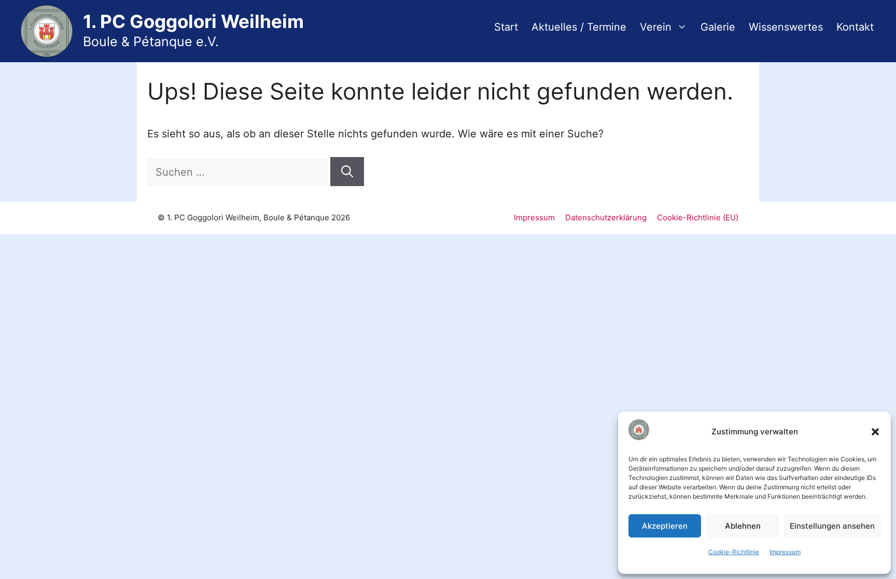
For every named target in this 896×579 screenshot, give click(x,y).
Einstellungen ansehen (832, 526)
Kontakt (855, 27)
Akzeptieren (665, 526)
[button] (875, 432)
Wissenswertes (786, 27)
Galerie (718, 27)
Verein (655, 27)
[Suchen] (347, 172)
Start (506, 27)
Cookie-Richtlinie (733, 552)
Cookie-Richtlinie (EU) (697, 217)
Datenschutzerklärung (606, 217)
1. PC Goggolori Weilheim (193, 21)
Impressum (785, 552)
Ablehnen (743, 526)
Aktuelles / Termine (578, 27)
